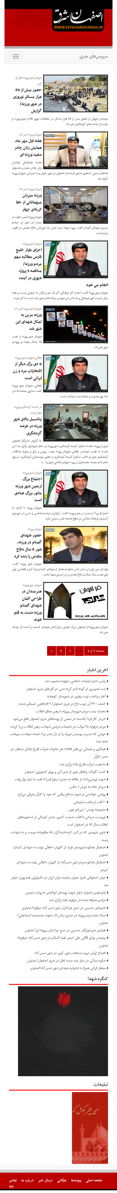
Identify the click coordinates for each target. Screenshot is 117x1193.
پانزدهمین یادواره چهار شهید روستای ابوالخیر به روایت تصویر (65, 893)
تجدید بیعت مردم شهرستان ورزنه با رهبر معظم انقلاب (71, 711)
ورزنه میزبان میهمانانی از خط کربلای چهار (29, 202)
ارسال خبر (45, 1180)
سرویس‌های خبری (93, 56)
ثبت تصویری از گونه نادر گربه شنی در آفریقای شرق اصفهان (66, 689)
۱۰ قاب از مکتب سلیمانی (90, 802)
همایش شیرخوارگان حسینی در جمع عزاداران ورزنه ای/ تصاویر (65, 930)
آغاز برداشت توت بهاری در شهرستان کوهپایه (76, 696)
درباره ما (27, 1180)
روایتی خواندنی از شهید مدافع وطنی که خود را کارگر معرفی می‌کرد (61, 794)
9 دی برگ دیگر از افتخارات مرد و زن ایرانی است (27, 371)
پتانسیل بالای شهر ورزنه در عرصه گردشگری (27, 426)
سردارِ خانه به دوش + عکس (87, 787)
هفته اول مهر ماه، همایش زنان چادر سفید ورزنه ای (28, 147)
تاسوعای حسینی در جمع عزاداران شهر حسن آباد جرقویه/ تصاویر (64, 908)
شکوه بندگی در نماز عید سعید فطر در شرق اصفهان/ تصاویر (66, 961)
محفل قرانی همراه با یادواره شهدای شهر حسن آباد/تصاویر (68, 968)
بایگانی (62, 1180)
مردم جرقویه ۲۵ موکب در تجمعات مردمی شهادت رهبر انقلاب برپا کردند (58, 727)
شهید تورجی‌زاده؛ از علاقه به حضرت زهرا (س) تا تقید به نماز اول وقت (60, 779)
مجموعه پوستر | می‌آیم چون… (85, 810)
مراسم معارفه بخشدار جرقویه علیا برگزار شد (77, 900)
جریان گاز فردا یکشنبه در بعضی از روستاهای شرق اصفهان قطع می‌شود (59, 719)
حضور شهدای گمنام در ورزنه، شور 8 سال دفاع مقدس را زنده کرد (28, 546)
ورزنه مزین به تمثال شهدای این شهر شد (29, 322)
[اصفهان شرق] (58, 24)
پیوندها (76, 1180)
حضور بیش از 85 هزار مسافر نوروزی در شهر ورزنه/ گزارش (27, 100)
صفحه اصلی (94, 1180)
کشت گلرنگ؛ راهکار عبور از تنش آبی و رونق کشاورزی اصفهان (65, 772)
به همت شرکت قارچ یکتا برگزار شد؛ (82, 764)
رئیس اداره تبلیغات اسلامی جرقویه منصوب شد (75, 681)
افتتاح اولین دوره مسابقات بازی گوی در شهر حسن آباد (70, 953)
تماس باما (13, 1183)
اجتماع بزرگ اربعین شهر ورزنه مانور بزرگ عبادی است (28, 489)
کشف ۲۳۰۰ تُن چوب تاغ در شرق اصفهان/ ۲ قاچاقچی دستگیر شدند (62, 704)
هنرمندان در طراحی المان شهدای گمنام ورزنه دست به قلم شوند (28, 605)
